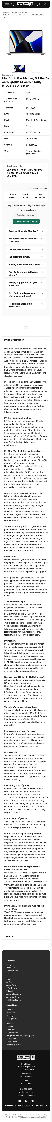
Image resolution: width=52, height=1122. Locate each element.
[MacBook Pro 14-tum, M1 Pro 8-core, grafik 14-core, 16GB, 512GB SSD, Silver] (26, 42)
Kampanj (25, 12)
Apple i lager (11, 1041)
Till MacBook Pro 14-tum (26, 221)
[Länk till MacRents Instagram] (26, 1101)
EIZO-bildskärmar (13, 1000)
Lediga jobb (11, 1038)
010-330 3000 (26, 1089)
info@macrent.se (26, 1092)
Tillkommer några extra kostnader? (20, 305)
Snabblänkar (12, 1005)
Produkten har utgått (26, 215)
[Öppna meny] (7, 4)
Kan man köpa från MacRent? (23, 231)
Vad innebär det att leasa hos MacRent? (23, 240)
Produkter (15, 12)
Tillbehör (8, 936)
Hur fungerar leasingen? (20, 249)
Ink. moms (43, 188)
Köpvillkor (10, 1029)
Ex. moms (34, 188)
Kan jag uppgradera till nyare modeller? (23, 284)
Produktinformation (14, 339)
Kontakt (9, 1026)
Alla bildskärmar (13, 997)
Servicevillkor (12, 1032)
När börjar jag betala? (19, 256)
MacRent (5, 12)
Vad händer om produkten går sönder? (23, 273)
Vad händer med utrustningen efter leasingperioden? (23, 294)
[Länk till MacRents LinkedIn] (32, 1101)
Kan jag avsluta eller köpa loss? (24, 264)
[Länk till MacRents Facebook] (20, 1101)
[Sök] (12, 4)
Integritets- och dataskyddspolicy (20, 1035)
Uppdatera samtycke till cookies (34, 1117)
